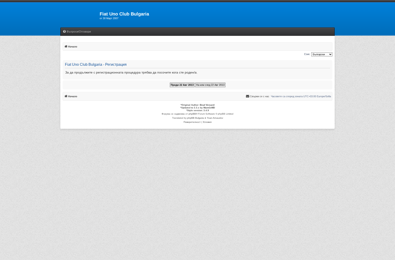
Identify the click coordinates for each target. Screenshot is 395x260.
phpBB (192, 114)
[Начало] (80, 15)
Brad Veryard (207, 105)
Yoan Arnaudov (215, 118)
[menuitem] (77, 32)
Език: (307, 54)
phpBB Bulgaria (195, 118)
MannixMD (209, 107)
